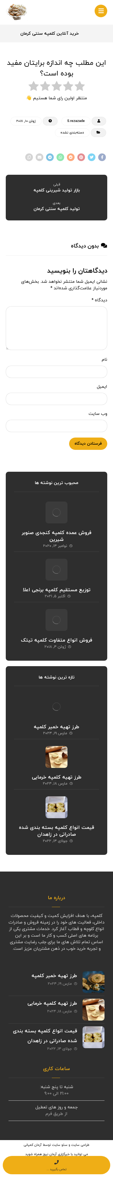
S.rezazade (76, 121)
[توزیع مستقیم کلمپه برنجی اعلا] (56, 570)
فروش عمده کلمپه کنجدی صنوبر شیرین (56, 536)
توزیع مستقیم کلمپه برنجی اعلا (57, 590)
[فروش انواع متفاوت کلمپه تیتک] (56, 620)
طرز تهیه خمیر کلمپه (56, 727)
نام (104, 360)
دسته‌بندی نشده (72, 132)
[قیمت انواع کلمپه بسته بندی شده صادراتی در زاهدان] (56, 807)
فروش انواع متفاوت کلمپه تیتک (56, 640)
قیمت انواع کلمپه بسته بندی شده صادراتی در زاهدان (56, 831)
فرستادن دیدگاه (88, 444)
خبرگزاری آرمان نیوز (56, 1154)
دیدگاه (99, 300)
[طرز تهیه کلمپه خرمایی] (56, 757)
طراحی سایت (80, 1145)
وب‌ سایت (98, 414)
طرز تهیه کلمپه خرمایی (56, 777)
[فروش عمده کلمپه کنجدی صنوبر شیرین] (56, 512)
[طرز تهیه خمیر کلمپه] (56, 707)
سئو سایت (59, 1145)
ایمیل (102, 387)
